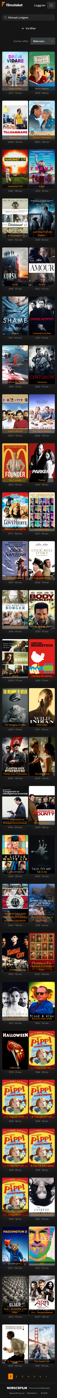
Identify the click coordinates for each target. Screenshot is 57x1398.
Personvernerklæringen (39, 1388)
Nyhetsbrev (32, 1393)
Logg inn (39, 5)
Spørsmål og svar (17, 1393)
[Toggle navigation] (51, 5)
